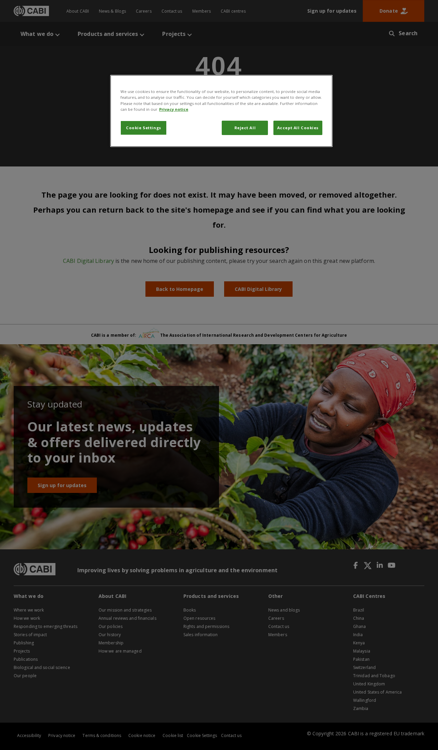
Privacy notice (173, 109)
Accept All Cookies (298, 127)
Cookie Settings (143, 127)
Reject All (245, 127)
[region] (221, 111)
